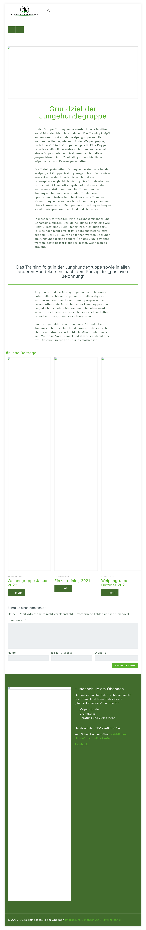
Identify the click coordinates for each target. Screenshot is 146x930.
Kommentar (17, 620)
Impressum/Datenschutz (82, 919)
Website (100, 652)
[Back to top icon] (135, 920)
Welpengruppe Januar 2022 (28, 582)
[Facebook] (127, 920)
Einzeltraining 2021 (72, 580)
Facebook (81, 744)
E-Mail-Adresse (63, 652)
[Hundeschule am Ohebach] (25, 11)
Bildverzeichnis (110, 919)
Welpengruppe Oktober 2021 (114, 582)
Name (13, 652)
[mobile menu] (38, 10)
